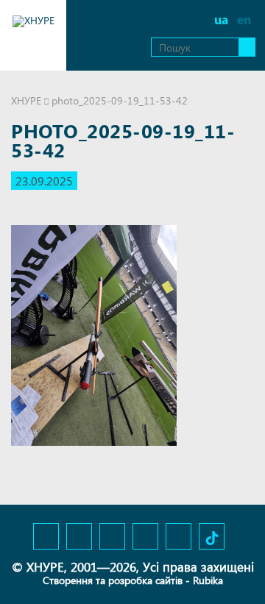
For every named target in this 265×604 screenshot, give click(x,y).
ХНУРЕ (26, 100)
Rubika (208, 580)
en (244, 19)
